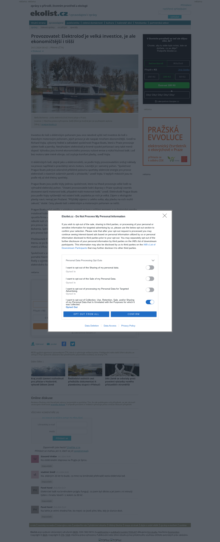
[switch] (150, 267)
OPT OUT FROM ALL (86, 314)
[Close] (166, 217)
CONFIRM (134, 314)
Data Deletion (92, 325)
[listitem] (110, 260)
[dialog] (110, 271)
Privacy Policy (128, 325)
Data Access (110, 325)
